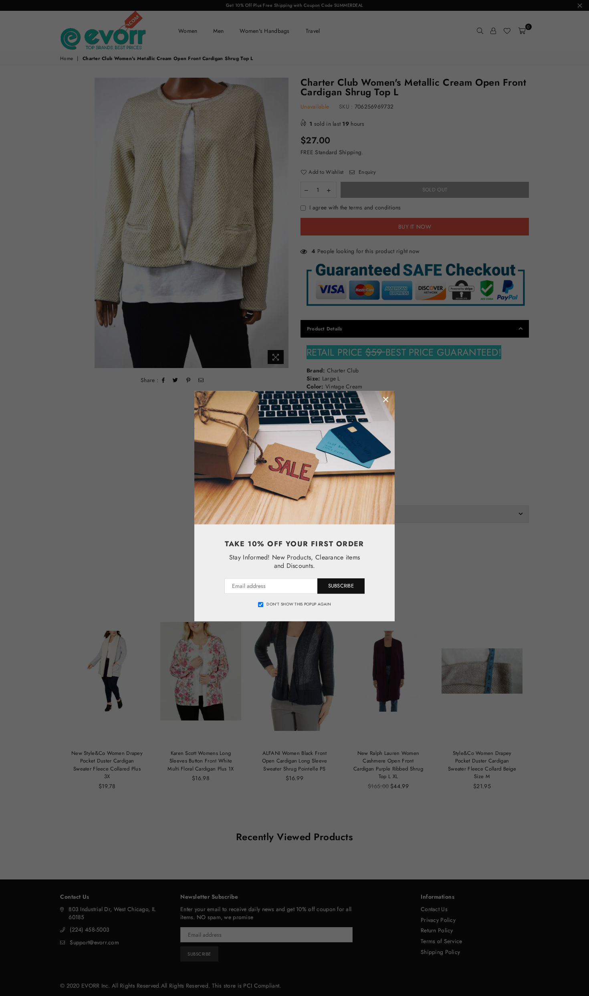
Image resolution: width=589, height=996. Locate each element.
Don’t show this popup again (298, 604)
